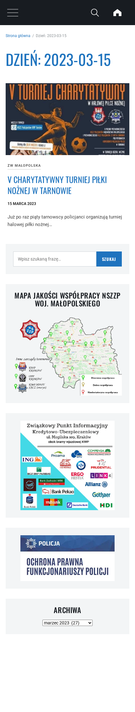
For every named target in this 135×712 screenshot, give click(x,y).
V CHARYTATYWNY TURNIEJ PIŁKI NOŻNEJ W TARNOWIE (57, 185)
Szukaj (109, 259)
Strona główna (18, 36)
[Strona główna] (117, 12)
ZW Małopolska (24, 166)
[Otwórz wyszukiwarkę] (95, 12)
